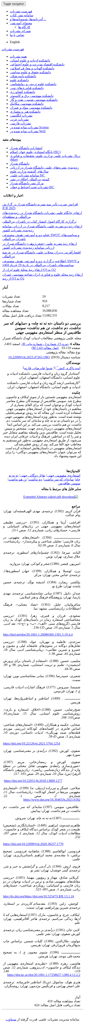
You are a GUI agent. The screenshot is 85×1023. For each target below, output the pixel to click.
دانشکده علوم (19, 80)
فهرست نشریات (21, 11)
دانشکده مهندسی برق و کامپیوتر (31, 96)
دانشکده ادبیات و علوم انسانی (30, 60)
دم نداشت (35, 479)
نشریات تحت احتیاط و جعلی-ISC (32, 187)
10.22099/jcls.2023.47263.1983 (29, 357)
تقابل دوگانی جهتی (32, 475)
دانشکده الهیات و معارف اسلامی (32, 68)
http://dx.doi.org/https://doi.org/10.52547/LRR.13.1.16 (38, 896)
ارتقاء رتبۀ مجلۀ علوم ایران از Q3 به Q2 (29, 270)
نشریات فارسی (20, 123)
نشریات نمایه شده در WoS (28, 131)
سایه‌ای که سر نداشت (59, 479)
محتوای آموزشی (21, 23)
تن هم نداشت (17, 479)
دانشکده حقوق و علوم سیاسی (30, 72)
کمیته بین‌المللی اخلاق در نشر (30, 179)
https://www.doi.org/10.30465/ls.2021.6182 (51, 799)
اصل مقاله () (45, 348)
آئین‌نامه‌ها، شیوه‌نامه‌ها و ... (28, 19)
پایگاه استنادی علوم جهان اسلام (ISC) (35, 152)
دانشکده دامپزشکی (23, 76)
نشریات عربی (19, 119)
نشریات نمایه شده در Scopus (29, 127)
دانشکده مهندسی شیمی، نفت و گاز (34, 99)
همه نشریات (18, 56)
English (15, 42)
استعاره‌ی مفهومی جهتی (63, 475)
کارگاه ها (24, 27)
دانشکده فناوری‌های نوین (27, 88)
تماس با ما (17, 35)
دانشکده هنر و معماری (25, 111)
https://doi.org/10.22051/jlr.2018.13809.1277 (33, 781)
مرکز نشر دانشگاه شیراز (27, 183)
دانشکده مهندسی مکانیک (27, 103)
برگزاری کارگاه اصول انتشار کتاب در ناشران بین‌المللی (39, 221)
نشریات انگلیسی (21, 115)
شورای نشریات (20, 31)
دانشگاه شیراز (19, 163)
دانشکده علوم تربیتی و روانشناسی (33, 84)
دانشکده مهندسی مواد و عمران (31, 107)
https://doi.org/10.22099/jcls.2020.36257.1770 (33, 844)
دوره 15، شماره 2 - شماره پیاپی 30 (45, 344)
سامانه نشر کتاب (21, 15)
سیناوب (11, 1019)
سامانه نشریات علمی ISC (27, 175)
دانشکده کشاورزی (22, 92)
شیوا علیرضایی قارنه (38, 368)
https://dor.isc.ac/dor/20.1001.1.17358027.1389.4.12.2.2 (43, 975)
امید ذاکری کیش (68, 368)
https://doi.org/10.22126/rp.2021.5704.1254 (31, 743)
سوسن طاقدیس (69, 483)
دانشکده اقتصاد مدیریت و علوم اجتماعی (37, 64)
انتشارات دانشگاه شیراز (26, 148)
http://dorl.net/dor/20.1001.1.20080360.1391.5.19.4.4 (38, 634)
